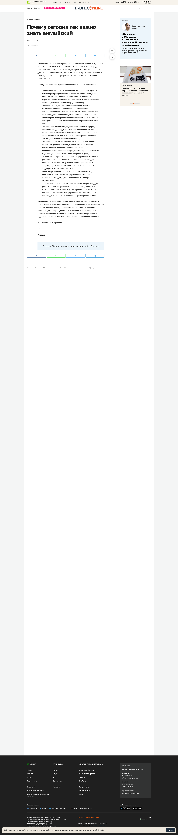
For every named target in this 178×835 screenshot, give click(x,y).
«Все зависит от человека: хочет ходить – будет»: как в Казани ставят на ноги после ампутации (150, 91)
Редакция (31, 787)
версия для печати (98, 268)
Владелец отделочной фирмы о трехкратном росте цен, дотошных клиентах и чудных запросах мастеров (145, 48)
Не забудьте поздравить (87, 774)
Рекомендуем (142, 85)
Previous (123, 57)
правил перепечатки (99, 825)
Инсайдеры (82, 781)
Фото (54, 777)
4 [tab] (133, 103)
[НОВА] (54, 9)
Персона (30, 774)
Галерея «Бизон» (84, 790)
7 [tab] (136, 103)
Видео (55, 774)
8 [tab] (137, 103)
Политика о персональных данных (88, 817)
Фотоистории (57, 781)
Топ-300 (81, 794)
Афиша (29, 770)
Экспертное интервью (91, 764)
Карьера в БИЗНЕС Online (35, 790)
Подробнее (101, 830)
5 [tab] (134, 103)
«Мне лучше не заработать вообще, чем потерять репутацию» (144, 38)
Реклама (56, 787)
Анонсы (55, 770)
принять (170, 830)
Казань (117, 2)
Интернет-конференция (86, 770)
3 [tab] (132, 103)
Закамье (37, 8)
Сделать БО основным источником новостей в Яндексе (71, 246)
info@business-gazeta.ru (130, 778)
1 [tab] (130, 103)
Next (149, 57)
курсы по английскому (73, 72)
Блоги (29, 777)
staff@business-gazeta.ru (130, 793)
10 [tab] (139, 103)
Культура (58, 764)
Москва (130, 2)
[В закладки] (112, 50)
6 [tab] (135, 103)
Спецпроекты (84, 787)
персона (125, 20)
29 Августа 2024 (32, 40)
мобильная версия (86, 808)
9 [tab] (138, 103)
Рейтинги (82, 777)
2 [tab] (131, 103)
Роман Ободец (147, 26)
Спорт (32, 764)
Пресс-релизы (34, 19)
